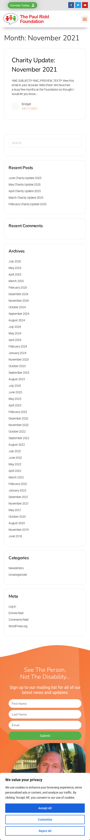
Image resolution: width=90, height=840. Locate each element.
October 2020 (17, 516)
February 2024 (18, 346)
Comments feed (18, 619)
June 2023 (15, 392)
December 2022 (18, 418)
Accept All (45, 808)
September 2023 (19, 372)
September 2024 (19, 313)
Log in (12, 606)
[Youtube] (85, 5)
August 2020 (17, 523)
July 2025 (15, 261)
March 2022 (16, 477)
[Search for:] (45, 143)
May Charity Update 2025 (25, 184)
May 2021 (15, 510)
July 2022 (15, 451)
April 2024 (15, 340)
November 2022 (19, 425)
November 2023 (19, 359)
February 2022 (18, 484)
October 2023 (17, 366)
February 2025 (18, 287)
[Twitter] (78, 5)
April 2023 (15, 405)
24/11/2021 (30, 108)
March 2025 (16, 281)
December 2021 (18, 497)
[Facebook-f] (71, 5)
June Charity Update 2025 (25, 178)
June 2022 (15, 457)
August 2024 (17, 320)
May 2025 (15, 268)
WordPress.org (18, 626)
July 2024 (15, 326)
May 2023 (15, 398)
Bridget (26, 104)
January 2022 (17, 490)
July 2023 (15, 385)
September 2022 (19, 438)
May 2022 (15, 464)
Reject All (45, 831)
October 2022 (17, 431)
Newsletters (16, 568)
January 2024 (17, 353)
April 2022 (15, 470)
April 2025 (15, 274)
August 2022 (17, 444)
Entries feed (16, 613)
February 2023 (18, 412)
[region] (45, 806)
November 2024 (19, 300)
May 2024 (15, 333)
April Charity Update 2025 (25, 191)
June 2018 (15, 536)
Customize (45, 819)
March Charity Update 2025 (26, 197)
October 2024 (17, 307)
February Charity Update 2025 (27, 204)
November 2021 (19, 503)
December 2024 (18, 294)
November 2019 (19, 529)
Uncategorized (18, 574)
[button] (84, 19)
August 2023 (17, 379)
